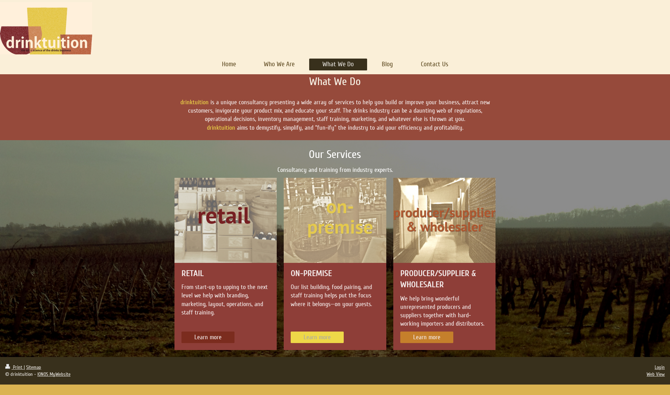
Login (660, 367)
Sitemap (33, 367)
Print (18, 367)
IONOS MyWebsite (53, 374)
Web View (656, 374)
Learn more (208, 337)
